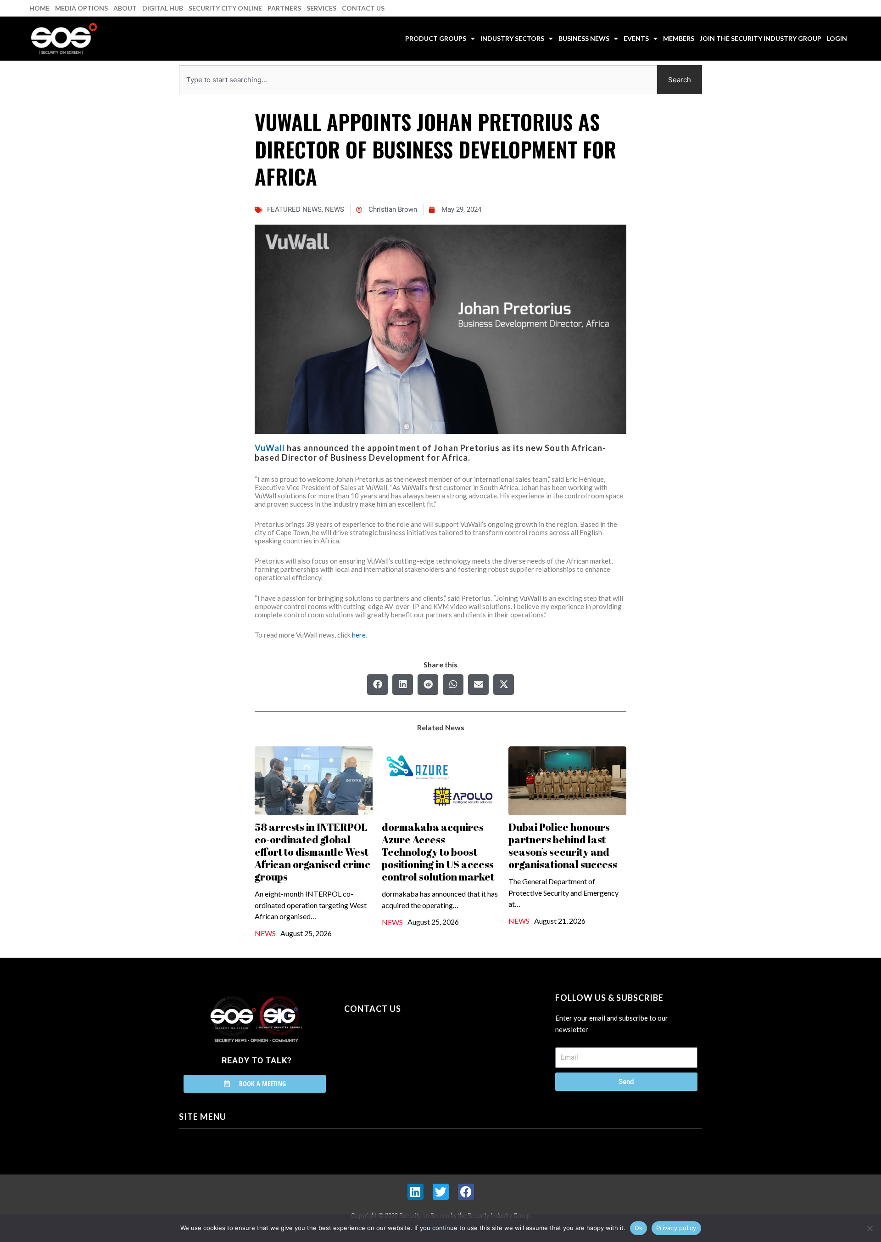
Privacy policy (676, 1227)
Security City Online (225, 8)
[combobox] (418, 79)
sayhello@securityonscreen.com (402, 1050)
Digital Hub (162, 8)
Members (678, 38)
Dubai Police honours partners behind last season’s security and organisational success (562, 845)
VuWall (270, 448)
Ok (639, 1227)
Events (636, 38)
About (125, 8)
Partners (284, 8)
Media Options (81, 8)
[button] (377, 684)
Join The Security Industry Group (760, 38)
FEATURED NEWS (294, 209)
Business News (583, 38)
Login (837, 38)
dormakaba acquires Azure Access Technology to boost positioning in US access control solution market (438, 851)
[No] (869, 1228)
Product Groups (435, 38)
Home (39, 8)
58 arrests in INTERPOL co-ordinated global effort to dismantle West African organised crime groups (313, 851)
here (359, 635)
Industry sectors (512, 38)
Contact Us (363, 8)
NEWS (334, 209)
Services (321, 8)
